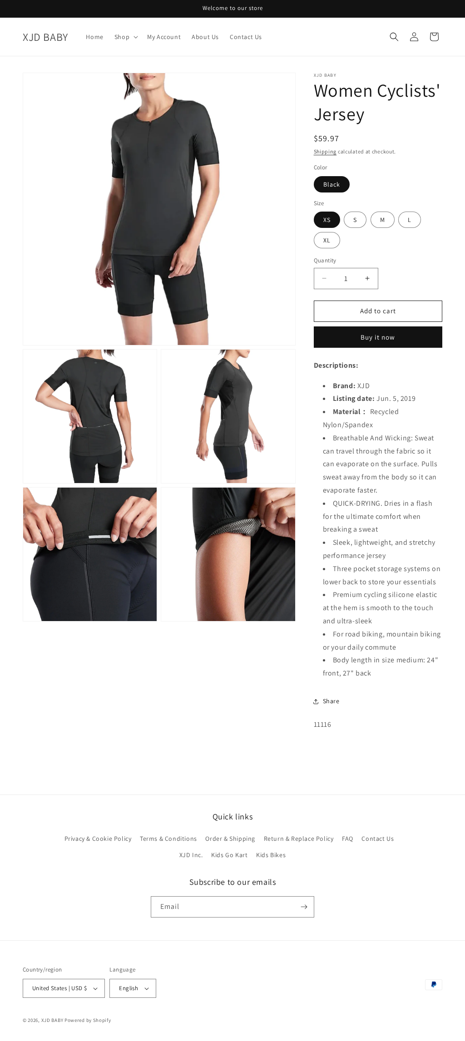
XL (327, 240)
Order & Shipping (230, 838)
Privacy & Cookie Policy (98, 838)
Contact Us (377, 838)
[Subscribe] (304, 907)
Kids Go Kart (229, 855)
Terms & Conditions (168, 838)
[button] (125, 36)
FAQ (347, 838)
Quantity (325, 260)
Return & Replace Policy (299, 838)
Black (331, 184)
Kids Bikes (271, 855)
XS (327, 220)
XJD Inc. (191, 855)
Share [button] (331, 701)
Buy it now (378, 337)
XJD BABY (52, 1020)
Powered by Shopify (87, 1020)
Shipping (325, 151)
